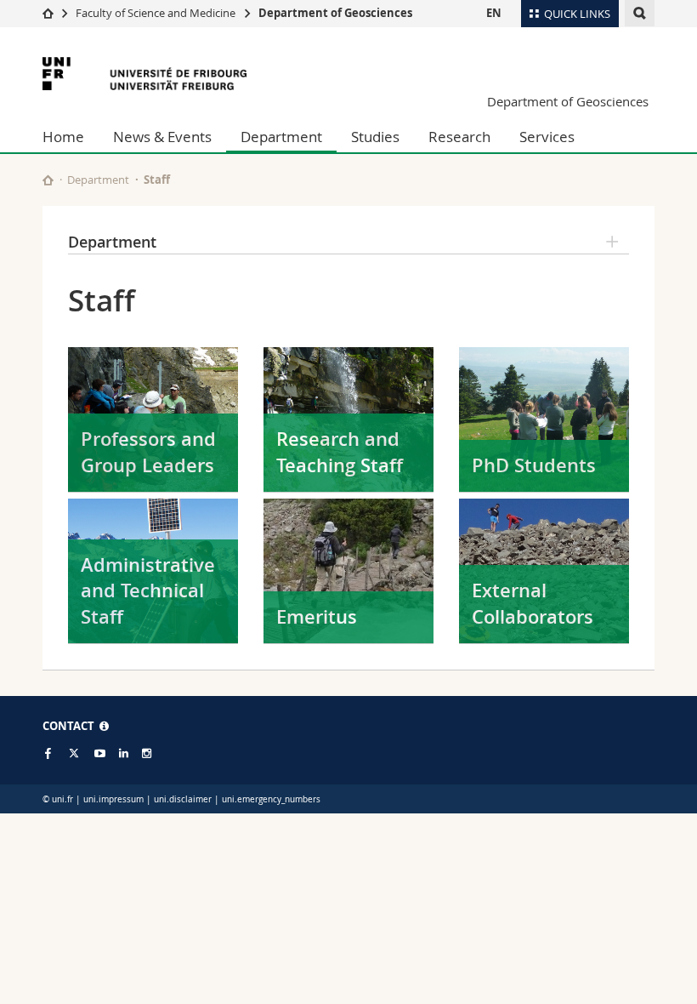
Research (459, 136)
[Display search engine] (639, 13)
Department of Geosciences (335, 12)
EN (494, 12)
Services (547, 136)
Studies (375, 136)
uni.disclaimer (183, 799)
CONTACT (70, 725)
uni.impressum (113, 799)
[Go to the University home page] (144, 73)
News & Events (162, 136)
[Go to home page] (48, 12)
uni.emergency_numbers (271, 799)
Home (63, 136)
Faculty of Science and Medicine (155, 12)
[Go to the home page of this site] (48, 180)
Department (281, 136)
